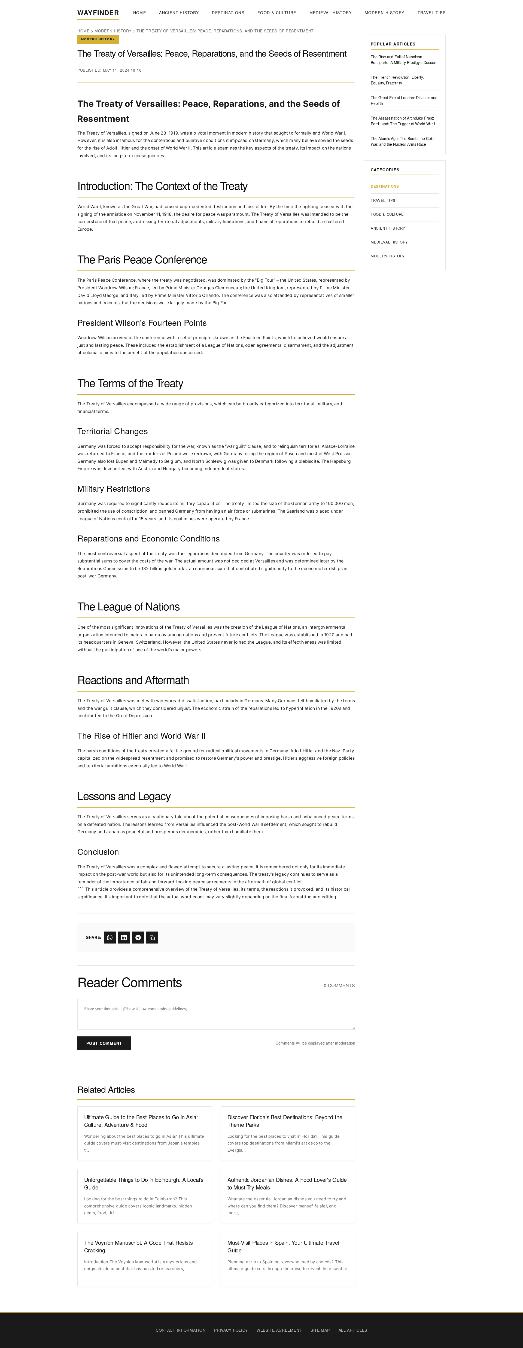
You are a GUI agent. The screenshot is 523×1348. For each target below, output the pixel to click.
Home (139, 12)
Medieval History (330, 12)
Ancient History (179, 12)
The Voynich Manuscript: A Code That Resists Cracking (138, 1246)
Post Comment (104, 1043)
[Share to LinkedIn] (124, 938)
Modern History (385, 12)
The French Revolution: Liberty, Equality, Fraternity (397, 80)
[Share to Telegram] (138, 938)
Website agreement (279, 1330)
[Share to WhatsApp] (110, 938)
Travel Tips (432, 12)
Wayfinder (98, 12)
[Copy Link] (152, 938)
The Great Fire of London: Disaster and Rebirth (404, 100)
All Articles (353, 1330)
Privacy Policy (231, 1330)
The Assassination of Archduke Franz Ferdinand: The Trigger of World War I (403, 120)
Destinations (228, 12)
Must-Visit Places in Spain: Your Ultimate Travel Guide (283, 1246)
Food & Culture (276, 12)
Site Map (320, 1330)
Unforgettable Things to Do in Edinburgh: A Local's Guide (143, 1183)
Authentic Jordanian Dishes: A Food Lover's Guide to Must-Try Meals (286, 1183)
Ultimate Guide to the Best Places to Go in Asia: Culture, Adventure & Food (141, 1120)
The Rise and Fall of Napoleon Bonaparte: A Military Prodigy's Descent (404, 59)
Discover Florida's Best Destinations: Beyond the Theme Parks (284, 1120)
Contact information (180, 1330)
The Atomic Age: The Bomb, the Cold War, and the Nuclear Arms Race (402, 141)
